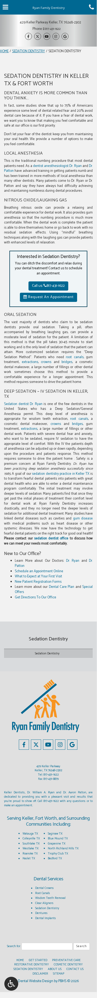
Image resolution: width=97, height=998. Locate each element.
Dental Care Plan (61, 587)
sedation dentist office (51, 538)
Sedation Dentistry (28, 51)
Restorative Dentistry (31, 964)
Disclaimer (40, 973)
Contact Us (75, 969)
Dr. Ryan (73, 561)
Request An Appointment (50, 297)
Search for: (14, 946)
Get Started (38, 960)
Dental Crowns (44, 888)
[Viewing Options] (11, 983)
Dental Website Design (35, 981)
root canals (74, 357)
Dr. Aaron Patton (74, 792)
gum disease (83, 518)
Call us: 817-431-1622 (48, 286)
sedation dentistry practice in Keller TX (60, 474)
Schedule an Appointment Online (39, 571)
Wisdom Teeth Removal (50, 898)
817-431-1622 (53, 29)
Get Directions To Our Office (35, 597)
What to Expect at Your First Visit (38, 576)
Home (4, 51)
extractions (30, 362)
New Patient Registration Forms (38, 582)
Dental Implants (45, 918)
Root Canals (42, 893)
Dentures (41, 913)
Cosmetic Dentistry (68, 964)
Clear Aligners (44, 903)
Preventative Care (66, 960)
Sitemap (58, 973)
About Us (55, 969)
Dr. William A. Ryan (41, 792)
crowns (46, 362)
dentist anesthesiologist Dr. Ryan (57, 166)
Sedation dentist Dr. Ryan (23, 404)
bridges (67, 362)
